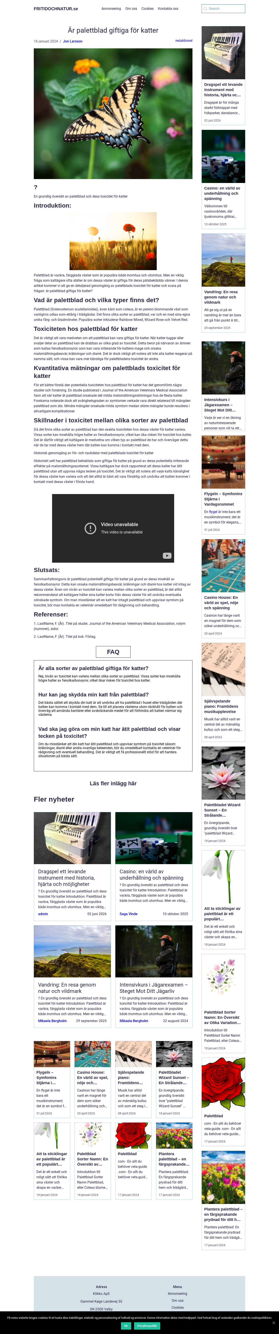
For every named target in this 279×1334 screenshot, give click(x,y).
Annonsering (111, 9)
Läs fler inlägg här (113, 783)
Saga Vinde (129, 914)
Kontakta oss (168, 9)
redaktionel (183, 41)
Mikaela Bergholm (52, 1021)
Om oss (131, 9)
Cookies (147, 9)
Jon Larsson (72, 41)
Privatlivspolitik (147, 1325)
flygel (213, 512)
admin (43, 914)
